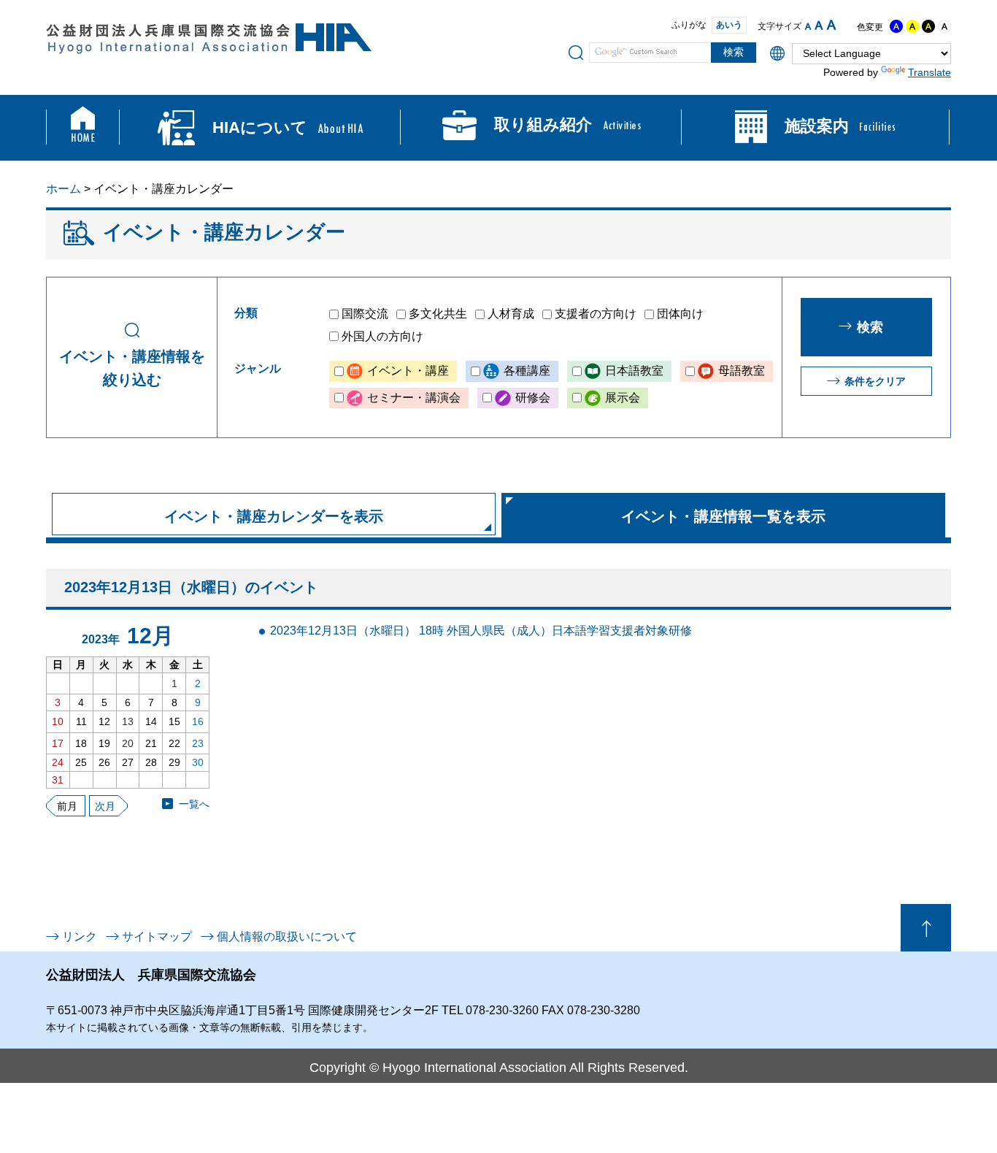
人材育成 (511, 313)
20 (128, 743)
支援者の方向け (595, 313)
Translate (929, 72)
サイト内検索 (576, 52)
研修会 (532, 397)
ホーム (63, 189)
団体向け (680, 313)
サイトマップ (157, 936)
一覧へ (194, 804)
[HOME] (83, 128)
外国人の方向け (382, 336)
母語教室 (741, 370)
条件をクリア (875, 381)
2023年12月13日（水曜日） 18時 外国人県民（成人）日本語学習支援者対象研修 (481, 630)
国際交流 (365, 313)
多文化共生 (438, 313)
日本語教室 (634, 370)
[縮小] (808, 26)
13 (128, 721)
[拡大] (831, 25)
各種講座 (527, 370)
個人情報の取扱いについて (287, 936)
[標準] (819, 25)
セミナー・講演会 (414, 397)
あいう (729, 25)
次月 (105, 806)
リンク (79, 936)
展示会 (622, 397)
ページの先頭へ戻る (926, 927)
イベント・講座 (408, 370)
